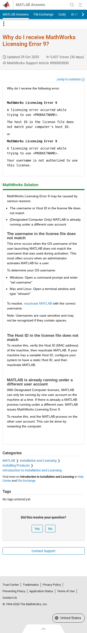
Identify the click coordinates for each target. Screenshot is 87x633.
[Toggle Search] (72, 5)
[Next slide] (79, 14)
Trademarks (31, 584)
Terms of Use (66, 591)
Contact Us (10, 597)
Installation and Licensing (38, 460)
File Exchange (43, 14)
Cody (62, 14)
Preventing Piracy (14, 591)
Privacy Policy (52, 584)
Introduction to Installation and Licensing (32, 470)
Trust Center (11, 584)
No (50, 529)
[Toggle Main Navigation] (80, 5)
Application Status (41, 591)
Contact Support (43, 551)
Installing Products (16, 465)
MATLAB (9, 460)
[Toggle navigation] (3, 24)
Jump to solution (68, 79)
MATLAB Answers (30, 5)
